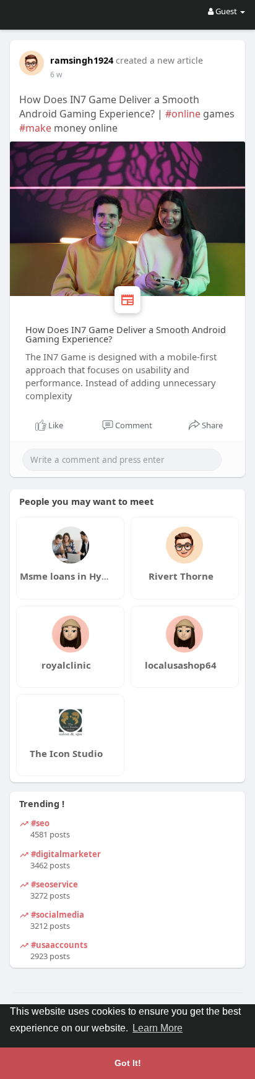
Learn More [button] (157, 1028)
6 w (56, 74)
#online (183, 114)
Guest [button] (226, 11)
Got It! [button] (128, 1063)
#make (35, 128)
